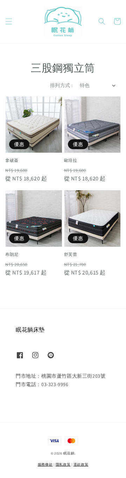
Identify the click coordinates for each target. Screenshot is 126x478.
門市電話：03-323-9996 (42, 384)
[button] (8, 21)
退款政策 (81, 464)
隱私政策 (63, 464)
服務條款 (45, 464)
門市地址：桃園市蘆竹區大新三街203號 (60, 376)
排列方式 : (61, 85)
